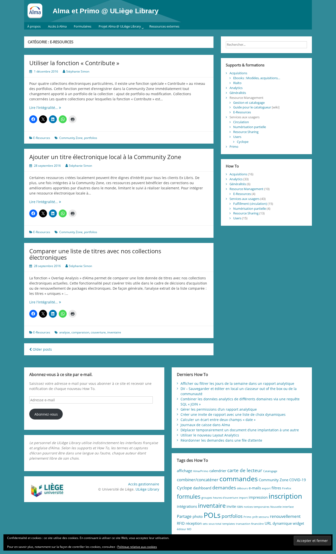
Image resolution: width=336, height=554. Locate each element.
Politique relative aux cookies (137, 547)
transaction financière (250, 523)
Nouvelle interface (282, 507)
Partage (184, 516)
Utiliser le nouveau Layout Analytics (210, 435)
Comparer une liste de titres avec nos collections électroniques (95, 254)
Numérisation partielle (249, 127)
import (243, 497)
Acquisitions (238, 73)
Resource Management (246, 189)
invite (231, 506)
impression (258, 497)
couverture (98, 332)
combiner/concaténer (197, 479)
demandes (224, 487)
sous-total (215, 523)
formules (188, 496)
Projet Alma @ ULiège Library (120, 26)
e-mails (255, 487)
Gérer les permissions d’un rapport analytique (219, 409)
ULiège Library (147, 489)
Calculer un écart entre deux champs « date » (218, 419)
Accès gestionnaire (143, 484)
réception (194, 523)
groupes (206, 497)
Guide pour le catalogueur (252, 107)
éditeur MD (184, 529)
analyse (64, 332)
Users (237, 137)
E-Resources (41, 138)
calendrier (217, 470)
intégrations (187, 506)
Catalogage (270, 471)
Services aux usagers (244, 198)
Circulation (241, 122)
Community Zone (71, 138)
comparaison (80, 332)
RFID (181, 523)
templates (228, 523)
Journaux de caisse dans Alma (205, 424)
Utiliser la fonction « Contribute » (74, 63)
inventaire (114, 332)
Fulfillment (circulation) (250, 203)
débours (242, 488)
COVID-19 (297, 479)
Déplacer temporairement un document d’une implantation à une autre (240, 430)
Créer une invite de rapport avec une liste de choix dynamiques (233, 414)
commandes (238, 478)
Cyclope (242, 141)
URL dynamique (278, 523)
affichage (184, 470)
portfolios (90, 138)
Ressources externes (164, 26)
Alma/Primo (200, 471)
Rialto (237, 83)
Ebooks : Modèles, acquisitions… (256, 78)
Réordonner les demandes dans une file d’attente (221, 440)
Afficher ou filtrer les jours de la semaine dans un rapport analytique (237, 383)
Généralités (237, 92)
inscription (285, 496)
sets (205, 523)
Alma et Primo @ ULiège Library (106, 11)
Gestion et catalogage (249, 102)
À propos (34, 26)
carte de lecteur (244, 470)
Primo (233, 146)
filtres (276, 487)
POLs (212, 515)
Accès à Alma (57, 26)
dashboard (202, 487)
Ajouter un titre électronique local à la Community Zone (105, 157)
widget (298, 523)
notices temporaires (256, 507)
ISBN (240, 507)
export (266, 488)
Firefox (286, 488)
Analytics (236, 88)
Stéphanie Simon (77, 71)
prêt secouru (260, 517)
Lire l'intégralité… (55, 107)
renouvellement (285, 516)
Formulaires (82, 26)
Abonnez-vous (46, 414)
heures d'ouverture (225, 497)
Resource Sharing (246, 132)
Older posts (42, 349)
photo (198, 516)
